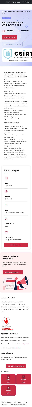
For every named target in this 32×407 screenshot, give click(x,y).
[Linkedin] (8, 377)
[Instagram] (23, 377)
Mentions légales (6, 402)
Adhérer (7, 2)
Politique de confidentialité (18, 404)
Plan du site (19, 402)
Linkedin (8, 379)
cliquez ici (25, 344)
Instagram (23, 379)
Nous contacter (16, 2)
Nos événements (11, 11)
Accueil (4, 11)
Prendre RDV (26, 2)
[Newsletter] (8, 388)
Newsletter (8, 390)
